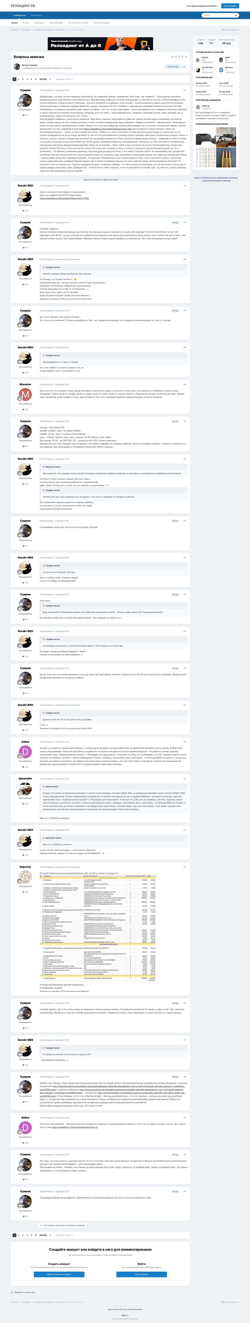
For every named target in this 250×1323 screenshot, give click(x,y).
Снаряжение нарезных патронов (55, 68)
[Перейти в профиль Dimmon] (221, 69)
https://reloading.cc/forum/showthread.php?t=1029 (64, 198)
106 (26, 892)
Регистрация (230, 6)
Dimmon (229, 67)
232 (26, 409)
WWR (227, 57)
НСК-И (205, 57)
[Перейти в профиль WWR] (221, 59)
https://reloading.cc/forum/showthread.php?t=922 (108, 129)
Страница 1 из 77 (64, 79)
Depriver (25, 866)
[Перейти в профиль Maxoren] (25, 394)
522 (26, 804)
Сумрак (33, 65)
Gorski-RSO (25, 185)
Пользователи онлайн (78, 23)
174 (26, 115)
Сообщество (19, 15)
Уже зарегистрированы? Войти (201, 6)
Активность (36, 15)
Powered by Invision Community (125, 1319)
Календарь (39, 23)
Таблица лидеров (102, 23)
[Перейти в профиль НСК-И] (198, 59)
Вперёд (43, 79)
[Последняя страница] (50, 79)
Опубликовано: (54, 90)
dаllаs (25, 741)
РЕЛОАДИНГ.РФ (23, 6)
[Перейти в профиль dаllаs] (25, 751)
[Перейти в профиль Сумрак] (17, 67)
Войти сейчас (141, 1274)
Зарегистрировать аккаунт (59, 1274)
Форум (14, 23)
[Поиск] (236, 15)
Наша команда (56, 23)
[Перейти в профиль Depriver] (25, 877)
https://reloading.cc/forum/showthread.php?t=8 (75, 1127)
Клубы (26, 23)
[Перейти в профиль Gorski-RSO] (25, 195)
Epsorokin (25, 778)
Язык (124, 1315)
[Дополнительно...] (185, 90)
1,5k (26, 767)
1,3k (26, 210)
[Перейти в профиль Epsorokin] (25, 788)
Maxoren (25, 384)
